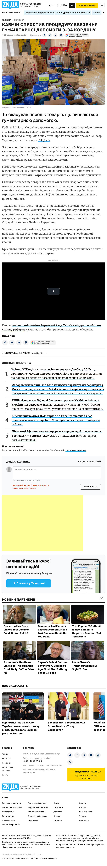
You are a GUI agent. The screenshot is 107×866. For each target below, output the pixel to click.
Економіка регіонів (11, 825)
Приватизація (8, 820)
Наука (56, 803)
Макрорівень (8, 812)
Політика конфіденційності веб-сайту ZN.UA (22, 855)
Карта (5, 775)
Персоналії (33, 820)
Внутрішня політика (11, 803)
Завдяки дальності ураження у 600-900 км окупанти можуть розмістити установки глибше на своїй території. (58, 404)
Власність (84, 820)
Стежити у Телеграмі (31, 583)
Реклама (6, 763)
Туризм (82, 816)
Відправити (90, 487)
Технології (58, 807)
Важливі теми (11, 13)
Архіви (5, 754)
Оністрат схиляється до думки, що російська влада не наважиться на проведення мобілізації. (57, 373)
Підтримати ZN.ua (87, 5)
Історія (82, 807)
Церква (57, 816)
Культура (58, 820)
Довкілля (58, 812)
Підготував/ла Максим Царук (22, 352)
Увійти (64, 5)
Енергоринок (8, 816)
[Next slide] (103, 12)
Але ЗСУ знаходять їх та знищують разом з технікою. (57, 435)
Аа (72, 5)
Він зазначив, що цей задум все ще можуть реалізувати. (58, 389)
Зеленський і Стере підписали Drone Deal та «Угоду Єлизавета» (67, 726)
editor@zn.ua (29, 772)
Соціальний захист (37, 803)
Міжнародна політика (12, 807)
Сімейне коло (85, 812)
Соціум (82, 803)
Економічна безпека (37, 816)
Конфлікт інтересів (37, 812)
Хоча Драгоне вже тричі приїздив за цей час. (56, 420)
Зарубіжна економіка (38, 807)
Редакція (6, 758)
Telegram (44, 140)
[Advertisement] (42, 523)
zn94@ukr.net (56, 765)
